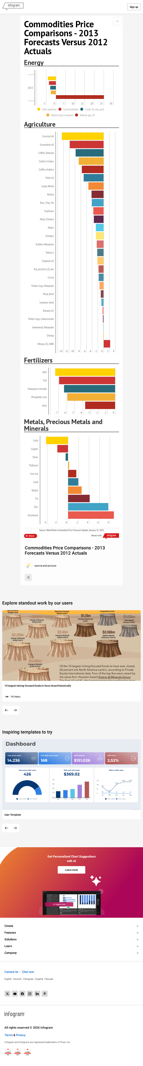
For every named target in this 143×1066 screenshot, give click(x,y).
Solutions (10, 939)
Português (28, 979)
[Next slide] (15, 710)
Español (39, 979)
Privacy (21, 1035)
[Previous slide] (6, 710)
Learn (8, 946)
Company (10, 953)
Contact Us (11, 972)
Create (8, 926)
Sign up (134, 6)
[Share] (28, 577)
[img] (52, 78)
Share (31, 536)
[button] (47, 109)
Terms (8, 1035)
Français (49, 979)
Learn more (71, 869)
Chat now (28, 972)
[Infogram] (12, 7)
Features (10, 932)
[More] (117, 21)
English (8, 979)
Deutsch (17, 979)
